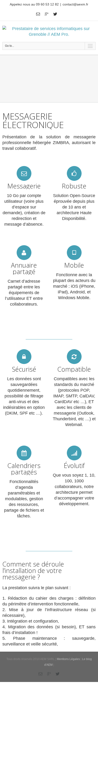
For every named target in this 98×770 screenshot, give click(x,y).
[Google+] (47, 14)
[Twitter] (55, 14)
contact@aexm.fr (75, 4)
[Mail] (38, 14)
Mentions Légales (68, 659)
